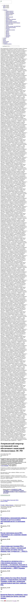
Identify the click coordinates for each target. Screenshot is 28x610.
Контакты (5, 42)
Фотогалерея (6, 41)
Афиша (7, 31)
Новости (5, 9)
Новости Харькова (10, 13)
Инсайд (7, 36)
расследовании (4, 465)
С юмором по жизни (10, 29)
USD (4, 5)
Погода (7, 32)
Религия (7, 28)
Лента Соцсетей (9, 16)
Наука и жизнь (9, 20)
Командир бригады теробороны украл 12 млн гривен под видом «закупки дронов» (14, 596)
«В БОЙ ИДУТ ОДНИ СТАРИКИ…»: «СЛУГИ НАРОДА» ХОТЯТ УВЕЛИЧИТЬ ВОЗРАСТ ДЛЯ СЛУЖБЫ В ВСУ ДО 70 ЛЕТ (14, 491)
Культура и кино (9, 24)
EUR (4, 6)
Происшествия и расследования (13, 22)
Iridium (8, 500)
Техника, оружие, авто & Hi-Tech (13, 26)
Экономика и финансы (11, 19)
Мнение (7, 33)
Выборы (7, 18)
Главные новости (9, 11)
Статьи (4, 38)
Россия (4, 500)
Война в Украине (9, 12)
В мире (7, 15)
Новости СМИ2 (4, 501)
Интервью (8, 35)
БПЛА (17, 500)
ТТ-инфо (14, 600)
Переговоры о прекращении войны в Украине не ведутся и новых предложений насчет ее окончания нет (14, 520)
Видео (4, 40)
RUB (4, 7)
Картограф (12, 500)
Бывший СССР (9, 14)
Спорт (7, 25)
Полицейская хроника (11, 27)
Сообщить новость (7, 43)
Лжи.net (7, 34)
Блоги (4, 39)
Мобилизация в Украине (11, 21)
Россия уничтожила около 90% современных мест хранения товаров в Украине (14, 534)
